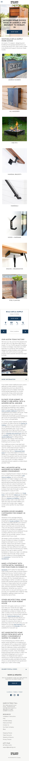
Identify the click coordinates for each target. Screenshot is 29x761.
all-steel (5, 435)
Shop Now (14, 32)
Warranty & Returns (8, 737)
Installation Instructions (9, 716)
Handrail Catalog (7, 720)
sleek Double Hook (14, 616)
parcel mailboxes (7, 437)
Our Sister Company (8, 727)
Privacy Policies (7, 739)
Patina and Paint (7, 723)
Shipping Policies (7, 733)
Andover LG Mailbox (13, 498)
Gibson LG (17, 495)
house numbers (14, 521)
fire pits (17, 626)
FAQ (4, 718)
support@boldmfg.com (9, 747)
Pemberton (5, 558)
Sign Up (14, 683)
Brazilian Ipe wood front (13, 433)
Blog (4, 729)
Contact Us (6, 725)
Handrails (4, 569)
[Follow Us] (11, 696)
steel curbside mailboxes (9, 411)
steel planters (18, 624)
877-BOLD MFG (7, 745)
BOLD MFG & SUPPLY (14, 312)
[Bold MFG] (14, 2)
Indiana (15, 692)
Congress (7, 557)
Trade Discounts (7, 735)
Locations (9, 692)
